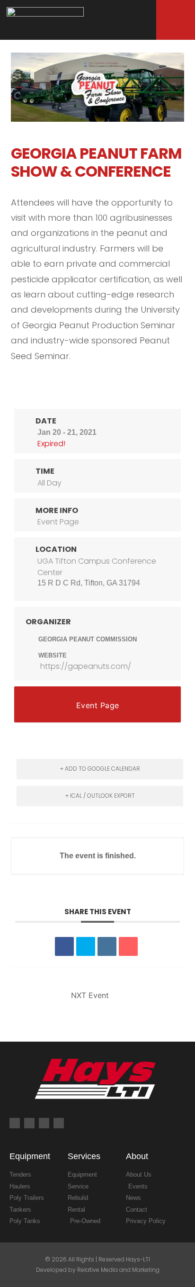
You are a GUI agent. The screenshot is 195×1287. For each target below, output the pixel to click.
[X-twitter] (58, 1123)
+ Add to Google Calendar (100, 769)
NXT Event (90, 995)
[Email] (128, 946)
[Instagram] (29, 1123)
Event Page (58, 521)
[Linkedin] (107, 946)
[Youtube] (44, 1123)
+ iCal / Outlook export (100, 796)
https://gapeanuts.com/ (85, 666)
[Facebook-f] (14, 1123)
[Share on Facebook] (64, 946)
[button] (142, 22)
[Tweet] (85, 946)
